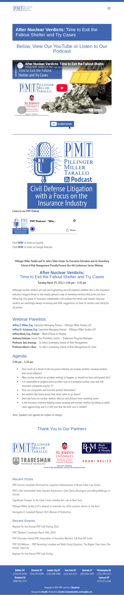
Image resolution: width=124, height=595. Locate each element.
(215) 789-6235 (104, 573)
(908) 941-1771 (20, 581)
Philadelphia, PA (104, 570)
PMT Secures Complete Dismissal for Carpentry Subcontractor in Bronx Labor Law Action (56, 485)
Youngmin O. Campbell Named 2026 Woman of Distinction (41, 512)
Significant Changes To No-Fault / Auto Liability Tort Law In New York (47, 500)
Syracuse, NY (104, 577)
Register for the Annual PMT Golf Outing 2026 (35, 526)
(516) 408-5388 (53, 573)
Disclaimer (75, 587)
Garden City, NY (53, 570)
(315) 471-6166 (104, 581)
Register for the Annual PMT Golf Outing (32, 553)
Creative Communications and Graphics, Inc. (75, 591)
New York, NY (70, 570)
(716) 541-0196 (20, 573)
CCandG (44, 591)
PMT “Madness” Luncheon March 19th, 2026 (34, 532)
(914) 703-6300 (37, 573)
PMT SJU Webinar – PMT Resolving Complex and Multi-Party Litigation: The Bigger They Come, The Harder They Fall (61, 546)
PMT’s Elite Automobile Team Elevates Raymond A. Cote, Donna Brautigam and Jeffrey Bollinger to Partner (61, 492)
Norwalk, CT (87, 570)
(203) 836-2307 (87, 573)
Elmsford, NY (36, 570)
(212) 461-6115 (70, 573)
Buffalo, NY (20, 570)
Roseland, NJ (20, 577)
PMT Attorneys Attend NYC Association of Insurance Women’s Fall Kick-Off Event (52, 538)
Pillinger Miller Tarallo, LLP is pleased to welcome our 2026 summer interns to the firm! (56, 506)
